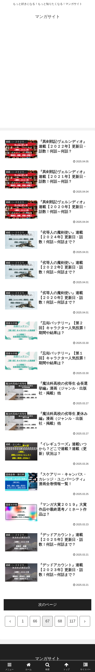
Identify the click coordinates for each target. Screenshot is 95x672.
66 (35, 621)
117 (72, 621)
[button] (85, 588)
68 (60, 621)
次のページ (47, 605)
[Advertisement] (47, 80)
